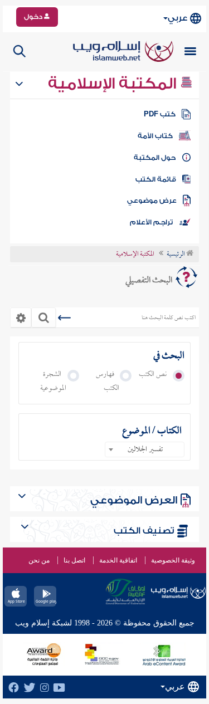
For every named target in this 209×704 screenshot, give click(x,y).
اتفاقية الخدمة (118, 560)
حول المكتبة (155, 158)
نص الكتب (155, 375)
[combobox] (144, 449)
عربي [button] (177, 18)
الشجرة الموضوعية (53, 381)
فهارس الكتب (107, 381)
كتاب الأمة (155, 136)
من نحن (39, 560)
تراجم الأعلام (151, 222)
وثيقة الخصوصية (173, 560)
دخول (34, 17)
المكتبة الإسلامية (114, 83)
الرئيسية (176, 254)
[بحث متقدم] (20, 317)
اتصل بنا (74, 560)
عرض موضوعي (152, 200)
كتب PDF (160, 114)
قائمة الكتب (155, 179)
